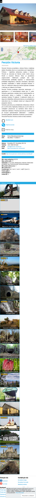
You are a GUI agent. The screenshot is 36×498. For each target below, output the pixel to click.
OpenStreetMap (26, 59)
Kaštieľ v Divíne (10, 444)
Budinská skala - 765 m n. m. (10, 342)
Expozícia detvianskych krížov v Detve (10, 197)
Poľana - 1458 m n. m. (10, 386)
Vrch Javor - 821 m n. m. (10, 270)
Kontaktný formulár (23, 482)
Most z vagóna (10, 400)
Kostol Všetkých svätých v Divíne (10, 429)
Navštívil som (9, 120)
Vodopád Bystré (10, 313)
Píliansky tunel (10, 299)
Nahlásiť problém (22, 484)
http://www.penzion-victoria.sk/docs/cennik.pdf (19, 154)
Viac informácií (20, 492)
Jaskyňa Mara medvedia (10, 473)
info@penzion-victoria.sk (14, 146)
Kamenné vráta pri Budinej (10, 328)
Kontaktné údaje (22, 480)
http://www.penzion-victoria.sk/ (16, 148)
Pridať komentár (9, 125)
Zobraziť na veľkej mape (29, 45)
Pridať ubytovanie (4, 492)
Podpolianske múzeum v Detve (10, 212)
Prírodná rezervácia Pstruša (10, 371)
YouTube (4, 484)
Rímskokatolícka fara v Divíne (10, 415)
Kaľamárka (10, 284)
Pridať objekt (3, 490)
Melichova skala (10, 241)
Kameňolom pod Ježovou (10, 255)
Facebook (5, 481)
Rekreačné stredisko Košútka (10, 226)
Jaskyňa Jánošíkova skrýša (10, 357)
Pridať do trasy (9, 129)
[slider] (5, 65)
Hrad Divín (10, 458)
